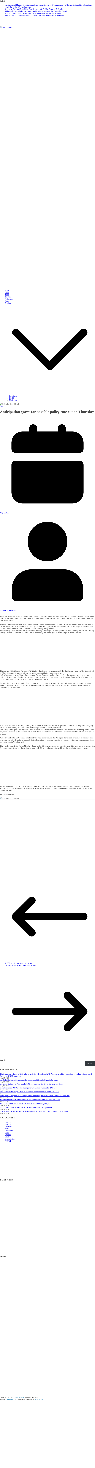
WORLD (8, 1141)
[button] (50, 394)
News (7, 293)
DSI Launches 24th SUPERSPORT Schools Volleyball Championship (26, 1107)
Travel (7, 301)
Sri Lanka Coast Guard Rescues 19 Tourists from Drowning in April (25, 1104)
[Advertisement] (47, 45)
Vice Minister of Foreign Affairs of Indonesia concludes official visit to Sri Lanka (34, 15)
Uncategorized (10, 1139)
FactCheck (9, 299)
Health (11, 398)
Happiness (13, 396)
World (7, 295)
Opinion (8, 303)
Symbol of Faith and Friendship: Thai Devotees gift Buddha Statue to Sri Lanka (34, 9)
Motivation (13, 400)
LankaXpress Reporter (8, 610)
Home (7, 291)
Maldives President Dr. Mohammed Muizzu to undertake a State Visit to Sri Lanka (30, 1100)
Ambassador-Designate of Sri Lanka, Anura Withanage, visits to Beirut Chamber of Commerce (35, 1096)
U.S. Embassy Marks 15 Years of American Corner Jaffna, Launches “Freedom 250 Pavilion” (34, 1111)
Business (8, 297)
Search (2, 1060)
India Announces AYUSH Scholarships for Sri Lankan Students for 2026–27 (33, 13)
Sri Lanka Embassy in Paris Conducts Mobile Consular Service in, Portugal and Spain (36, 11)
